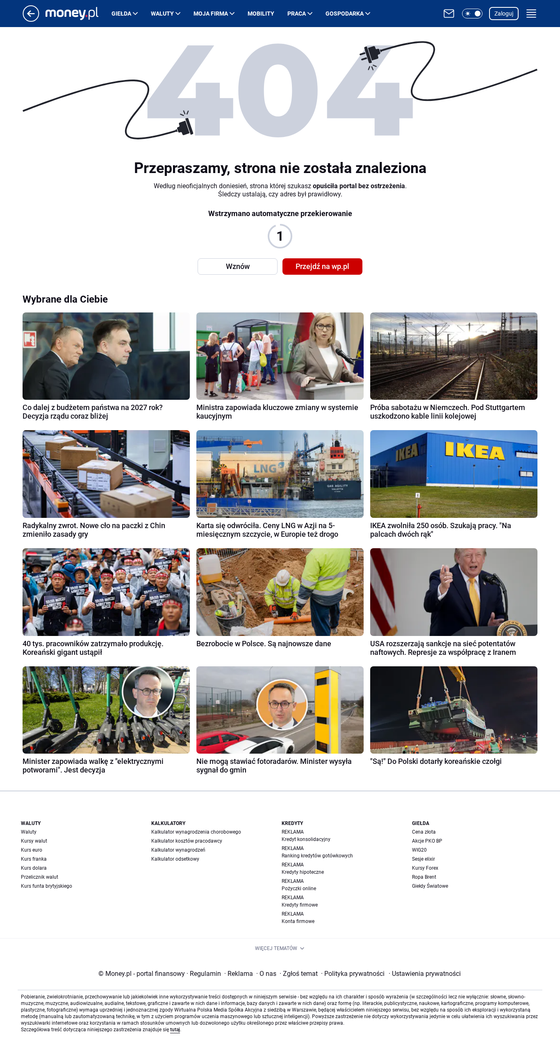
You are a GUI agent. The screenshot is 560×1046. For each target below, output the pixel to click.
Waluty (162, 13)
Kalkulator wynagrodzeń (178, 850)
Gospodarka (345, 13)
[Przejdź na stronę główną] (31, 19)
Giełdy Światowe (430, 886)
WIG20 (419, 850)
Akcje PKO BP (427, 841)
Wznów (238, 266)
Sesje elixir (423, 859)
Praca (296, 13)
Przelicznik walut (39, 877)
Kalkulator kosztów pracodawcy (186, 841)
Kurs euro (31, 850)
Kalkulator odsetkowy (175, 859)
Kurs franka (34, 859)
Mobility (261, 13)
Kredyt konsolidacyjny (306, 839)
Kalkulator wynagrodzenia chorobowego (196, 832)
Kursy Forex (425, 868)
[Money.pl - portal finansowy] (79, 13)
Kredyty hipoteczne (303, 872)
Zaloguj (503, 13)
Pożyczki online (299, 888)
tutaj (175, 1029)
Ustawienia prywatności (425, 974)
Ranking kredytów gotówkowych (317, 856)
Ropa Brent (424, 877)
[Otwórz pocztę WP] (448, 13)
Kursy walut (34, 841)
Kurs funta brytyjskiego (46, 886)
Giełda (121, 13)
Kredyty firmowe (300, 905)
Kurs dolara (34, 868)
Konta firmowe (298, 921)
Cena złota (424, 832)
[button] (472, 13)
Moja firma (210, 13)
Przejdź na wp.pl (322, 266)
